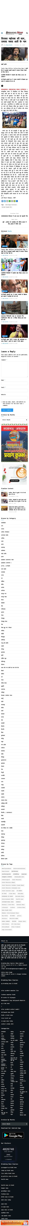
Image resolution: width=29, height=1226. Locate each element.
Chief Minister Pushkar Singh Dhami (13, 885)
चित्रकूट (3, 636)
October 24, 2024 (20, 45)
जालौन (2, 646)
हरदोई (2, 852)
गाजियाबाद (3, 609)
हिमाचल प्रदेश (4, 858)
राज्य (2, 781)
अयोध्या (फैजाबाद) (5, 532)
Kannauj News (20, 904)
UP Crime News (16, 924)
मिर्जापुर (2, 757)
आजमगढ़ (3, 547)
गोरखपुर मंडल (4, 621)
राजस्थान (3, 778)
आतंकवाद (3, 550)
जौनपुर (2, 649)
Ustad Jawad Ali (7, 207)
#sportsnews (5, 871)
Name (3, 380)
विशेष (2, 815)
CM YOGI (4, 893)
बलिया (2, 707)
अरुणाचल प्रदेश (4, 535)
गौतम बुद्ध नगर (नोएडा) (6, 627)
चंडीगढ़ (2, 630)
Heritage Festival (11, 204)
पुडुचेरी (2, 686)
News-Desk (9, 45)
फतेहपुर (2, 692)
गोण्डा (2, 615)
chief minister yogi (8, 890)
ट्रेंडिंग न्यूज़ (5, 246)
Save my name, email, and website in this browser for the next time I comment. (14, 403)
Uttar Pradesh (16, 926)
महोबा (2, 754)
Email (3, 387)
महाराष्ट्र (3, 750)
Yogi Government (7, 929)
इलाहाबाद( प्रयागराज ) (6, 562)
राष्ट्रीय (2, 790)
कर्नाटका (3, 590)
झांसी (2, 655)
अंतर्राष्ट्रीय (3, 522)
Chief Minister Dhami (8, 882)
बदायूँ (2, 698)
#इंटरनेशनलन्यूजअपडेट (6, 874)
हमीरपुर (2, 849)
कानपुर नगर (3, 593)
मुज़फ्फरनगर (3, 760)
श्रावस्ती (3, 824)
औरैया (2, 584)
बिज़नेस (2, 726)
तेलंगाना (2, 664)
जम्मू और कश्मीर (4, 643)
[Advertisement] (14, 15)
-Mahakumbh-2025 (19, 876)
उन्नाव (2, 575)
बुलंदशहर (3, 735)
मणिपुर (2, 738)
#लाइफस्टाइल (24, 874)
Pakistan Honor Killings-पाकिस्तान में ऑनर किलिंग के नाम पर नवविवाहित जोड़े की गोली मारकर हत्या (17, 508)
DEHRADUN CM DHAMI (7, 896)
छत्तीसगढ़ (3, 639)
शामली (2, 818)
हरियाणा (2, 855)
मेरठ (2, 769)
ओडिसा (2, 581)
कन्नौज (2, 587)
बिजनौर (2, 729)
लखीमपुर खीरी (4, 803)
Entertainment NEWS (8, 899)
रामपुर (2, 784)
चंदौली (2, 633)
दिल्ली (2, 670)
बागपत (2, 717)
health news (19, 899)
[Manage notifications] (25, 1222)
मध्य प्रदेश (3, 744)
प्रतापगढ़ (3, 689)
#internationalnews (19, 868)
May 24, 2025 (13, 503)
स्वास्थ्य (2, 846)
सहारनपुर (3, 834)
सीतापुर (2, 837)
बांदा (2, 720)
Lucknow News (21, 907)
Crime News (12, 893)
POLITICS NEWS (14, 918)
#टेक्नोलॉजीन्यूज (16, 874)
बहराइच (2, 713)
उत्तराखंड (3, 572)
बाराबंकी (2, 723)
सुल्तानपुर (3, 840)
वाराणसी (2, 809)
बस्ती (2, 710)
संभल (2, 831)
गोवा (2, 624)
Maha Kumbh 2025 (7, 910)
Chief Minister (16, 879)
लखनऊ (2, 797)
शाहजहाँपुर (3, 821)
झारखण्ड (3, 652)
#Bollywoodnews (6, 868)
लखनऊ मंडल (4, 800)
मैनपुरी (2, 772)
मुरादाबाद (3, 763)
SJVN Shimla (5, 924)
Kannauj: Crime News (8, 904)
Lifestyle (5, 907)
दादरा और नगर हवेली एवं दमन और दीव (10, 667)
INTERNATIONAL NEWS (8, 901)
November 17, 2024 (14, 496)
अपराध (4, 312)
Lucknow (12, 907)
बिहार (2, 732)
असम (2, 541)
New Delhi (5, 915)
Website (3, 394)
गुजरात (2, 612)
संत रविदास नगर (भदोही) (7, 828)
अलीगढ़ (2, 538)
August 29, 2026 (13, 255)
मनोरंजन (3, 747)
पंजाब (2, 680)
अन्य (2, 525)
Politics (4, 918)
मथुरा (2, 741)
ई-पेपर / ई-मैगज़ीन (5, 566)
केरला (2, 599)
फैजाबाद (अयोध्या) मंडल (6, 695)
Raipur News (22, 921)
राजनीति (3, 775)
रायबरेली (3, 787)
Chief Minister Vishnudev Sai (11, 888)
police (19, 915)
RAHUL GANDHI (6, 921)
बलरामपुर (3, 704)
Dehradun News (19, 896)
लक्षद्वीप (2, 794)
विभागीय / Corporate (6, 812)
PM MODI (12, 915)
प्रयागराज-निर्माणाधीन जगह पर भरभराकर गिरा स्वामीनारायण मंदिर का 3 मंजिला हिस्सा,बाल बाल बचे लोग (13, 317)
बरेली (2, 701)
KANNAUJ (18, 901)
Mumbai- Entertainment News (10, 913)
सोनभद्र (3, 843)
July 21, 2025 (13, 511)
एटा (2, 578)
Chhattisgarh (6, 879)
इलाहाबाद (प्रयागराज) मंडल (7, 559)
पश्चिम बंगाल (4, 683)
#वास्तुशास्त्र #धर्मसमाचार (7, 876)
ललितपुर (3, 806)
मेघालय (2, 766)
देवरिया (2, 673)
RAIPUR (14, 921)
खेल (3, 269)
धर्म (1, 676)
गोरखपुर (2, 618)
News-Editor (5, 255)
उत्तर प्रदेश (3, 569)
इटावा (2, 556)
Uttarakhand (5, 926)
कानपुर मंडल (4, 596)
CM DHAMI (19, 890)
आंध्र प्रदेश (3, 553)
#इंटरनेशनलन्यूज (15, 871)
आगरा (2, 544)
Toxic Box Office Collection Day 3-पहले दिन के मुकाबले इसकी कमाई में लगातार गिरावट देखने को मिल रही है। (14, 70)
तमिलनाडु (3, 661)
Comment (4, 360)
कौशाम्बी (2, 602)
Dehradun (20, 893)
